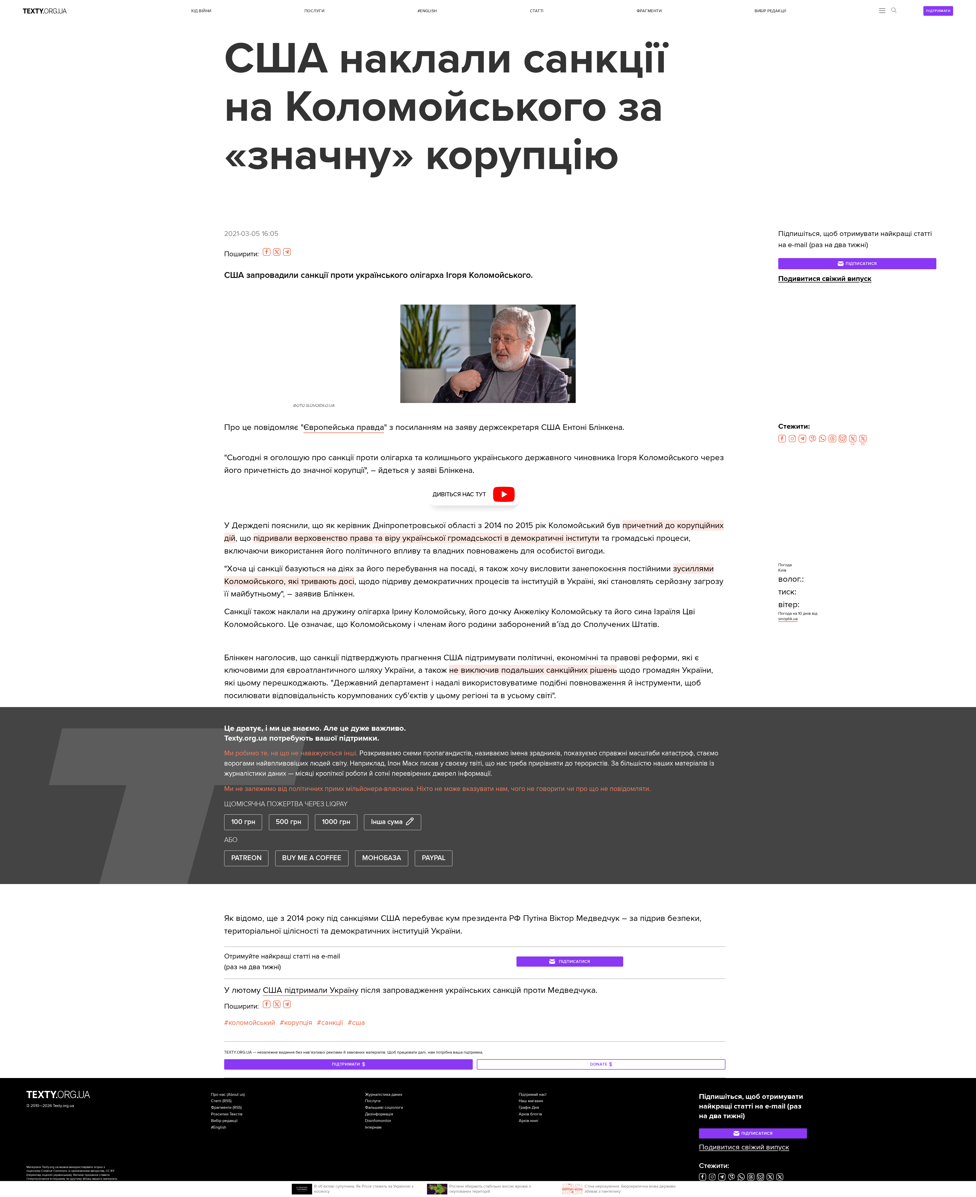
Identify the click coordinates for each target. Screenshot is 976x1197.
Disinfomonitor (378, 1120)
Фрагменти (221, 1107)
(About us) (236, 1094)
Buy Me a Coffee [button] (311, 858)
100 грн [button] (243, 822)
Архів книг (529, 1120)
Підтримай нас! (532, 1094)
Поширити (241, 254)
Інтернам (373, 1127)
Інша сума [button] (387, 822)
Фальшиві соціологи (384, 1107)
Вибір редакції (224, 1120)
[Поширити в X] (277, 252)
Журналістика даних (383, 1094)
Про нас (218, 1094)
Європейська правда (343, 427)
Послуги (372, 1100)
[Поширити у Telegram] (287, 252)
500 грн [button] (288, 822)
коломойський (251, 1022)
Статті (216, 1100)
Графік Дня (529, 1107)
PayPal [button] (434, 858)
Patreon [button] (246, 858)
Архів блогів (530, 1114)
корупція (298, 1022)
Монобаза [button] (381, 858)
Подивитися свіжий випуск (825, 278)
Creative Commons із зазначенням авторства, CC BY (78, 1171)
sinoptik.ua (788, 618)
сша (358, 1022)
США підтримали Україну (310, 990)
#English (218, 1127)
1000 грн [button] (336, 822)
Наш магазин (531, 1100)
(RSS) (227, 1100)
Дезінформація (379, 1114)
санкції (332, 1022)
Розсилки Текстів (226, 1114)
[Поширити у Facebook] (266, 252)
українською (62, 1175)
